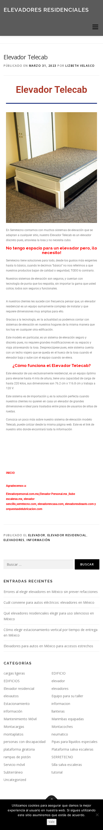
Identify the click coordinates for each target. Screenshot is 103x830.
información (38, 540)
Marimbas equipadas (68, 719)
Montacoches (62, 726)
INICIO (10, 473)
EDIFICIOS (12, 681)
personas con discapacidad (25, 741)
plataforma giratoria (19, 749)
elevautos (11, 696)
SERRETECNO (62, 757)
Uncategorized (15, 779)
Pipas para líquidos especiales (74, 741)
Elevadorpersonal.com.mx (22, 494)
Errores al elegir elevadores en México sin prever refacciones (51, 591)
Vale (52, 822)
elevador (36, 535)
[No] (97, 814)
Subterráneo (13, 772)
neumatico (60, 734)
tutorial (57, 772)
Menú (95, 27)
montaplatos (13, 734)
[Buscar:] (38, 565)
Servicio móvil (14, 764)
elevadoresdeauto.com (79, 504)
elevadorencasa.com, (51, 504)
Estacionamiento (17, 703)
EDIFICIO (59, 673)
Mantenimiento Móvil (20, 719)
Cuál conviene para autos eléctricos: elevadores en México (49, 602)
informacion (61, 703)
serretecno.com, (27, 504)
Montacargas (14, 726)
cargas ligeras (14, 673)
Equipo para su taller (67, 696)
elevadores (14, 540)
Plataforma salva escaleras (72, 749)
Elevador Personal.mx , (54, 494)
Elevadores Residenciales (46, 9)
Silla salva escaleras (67, 764)
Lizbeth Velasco (80, 66)
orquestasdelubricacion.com (24, 509)
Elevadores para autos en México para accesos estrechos (48, 646)
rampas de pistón (17, 757)
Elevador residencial (66, 535)
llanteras (58, 711)
